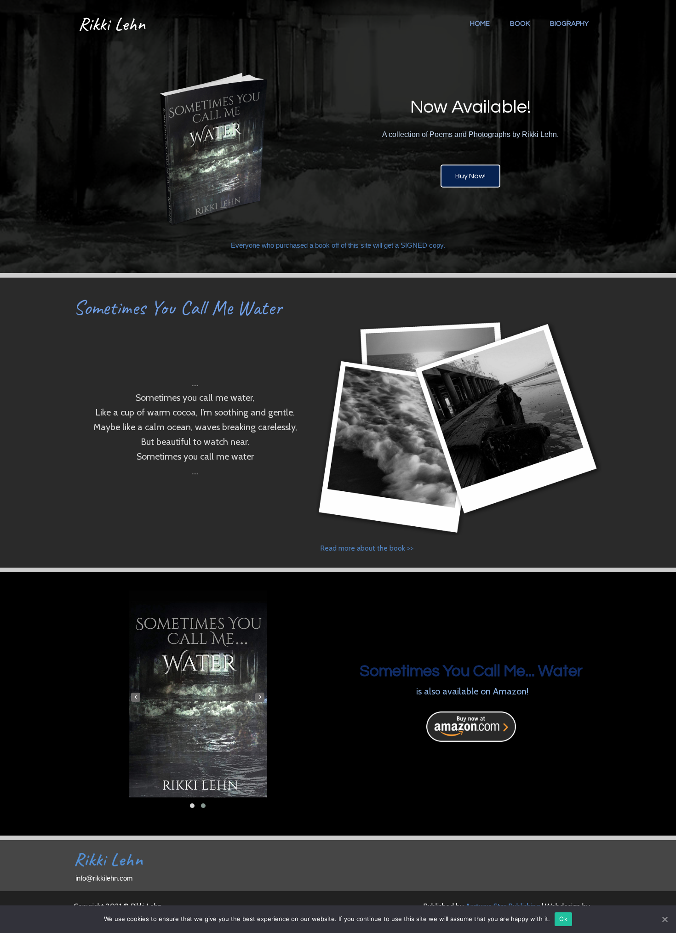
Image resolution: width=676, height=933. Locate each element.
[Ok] (664, 919)
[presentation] (135, 697)
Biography (569, 23)
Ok (563, 918)
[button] (192, 805)
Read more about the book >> (366, 548)
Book (520, 23)
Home (480, 23)
